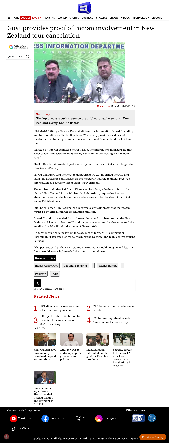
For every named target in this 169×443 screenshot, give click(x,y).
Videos (125, 17)
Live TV (36, 17)
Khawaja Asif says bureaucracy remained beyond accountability (45, 354)
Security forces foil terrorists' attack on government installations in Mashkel (122, 357)
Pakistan (49, 17)
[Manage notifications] (6, 436)
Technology (141, 17)
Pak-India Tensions (75, 265)
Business (87, 17)
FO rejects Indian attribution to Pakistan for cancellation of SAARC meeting (60, 320)
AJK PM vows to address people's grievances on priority (70, 354)
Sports (74, 17)
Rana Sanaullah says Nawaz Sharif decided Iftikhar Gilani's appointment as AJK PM (43, 396)
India (55, 274)
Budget (25, 17)
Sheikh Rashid (108, 265)
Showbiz (101, 17)
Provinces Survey (153, 437)
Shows (114, 17)
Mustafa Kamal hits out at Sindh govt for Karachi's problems (97, 354)
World (62, 17)
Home (16, 17)
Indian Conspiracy (46, 265)
